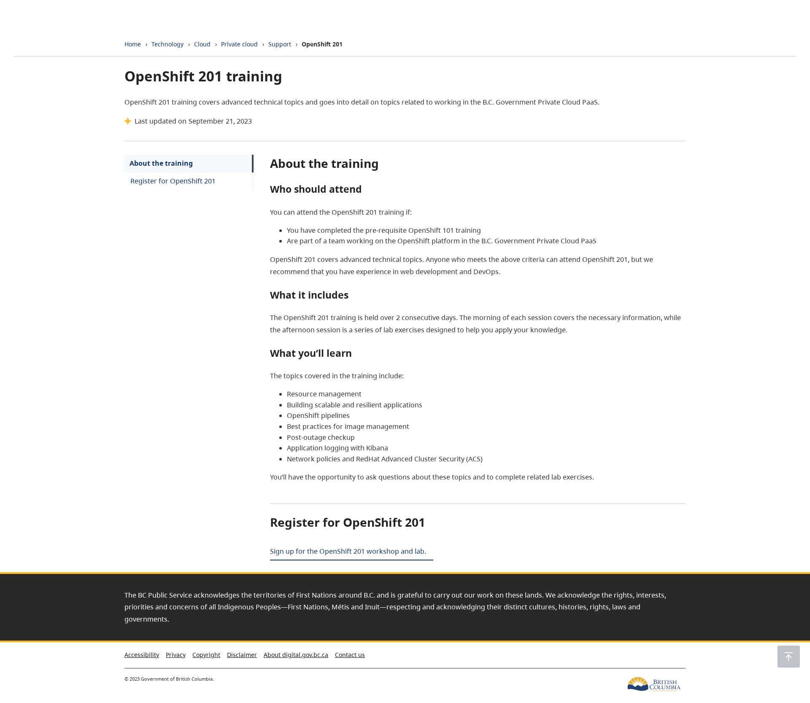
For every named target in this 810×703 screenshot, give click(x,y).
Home (132, 44)
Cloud (202, 44)
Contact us (350, 655)
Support (279, 44)
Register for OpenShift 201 (173, 181)
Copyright (206, 655)
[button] (789, 657)
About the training (161, 163)
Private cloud (239, 44)
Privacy (176, 655)
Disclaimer (242, 655)
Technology (167, 44)
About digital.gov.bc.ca (296, 655)
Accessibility (141, 655)
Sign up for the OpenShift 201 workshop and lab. (348, 551)
